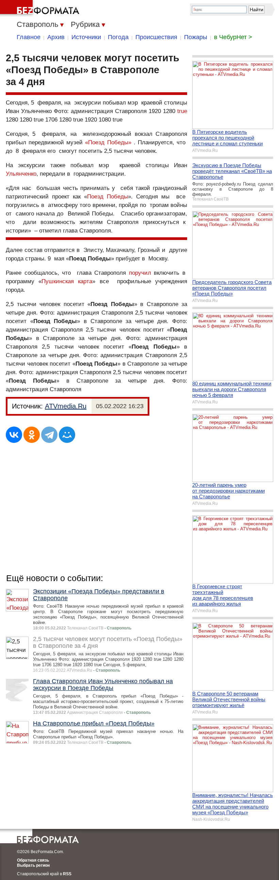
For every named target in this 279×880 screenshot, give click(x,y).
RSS (67, 873)
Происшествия (156, 37)
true (182, 111)
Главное (28, 37)
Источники (86, 37)
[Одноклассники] (31, 435)
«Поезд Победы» (108, 142)
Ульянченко (21, 174)
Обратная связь (33, 860)
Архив (56, 37)
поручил (140, 273)
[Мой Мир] (67, 435)
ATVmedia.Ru (65, 406)
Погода (118, 37)
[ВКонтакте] (14, 435)
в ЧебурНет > (233, 37)
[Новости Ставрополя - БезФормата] (41, 8)
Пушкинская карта (67, 281)
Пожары (195, 37)
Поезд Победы (107, 196)
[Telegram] (49, 435)
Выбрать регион (33, 865)
